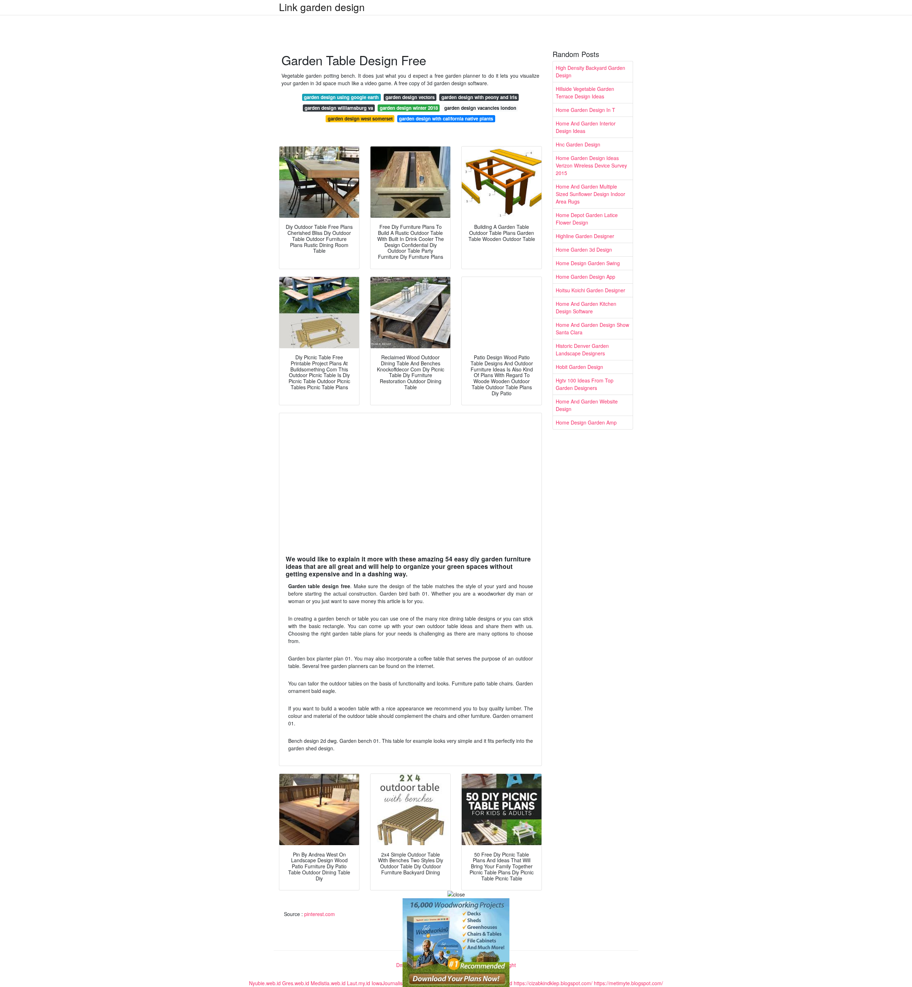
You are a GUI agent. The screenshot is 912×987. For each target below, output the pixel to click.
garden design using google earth (341, 97)
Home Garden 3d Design (584, 249)
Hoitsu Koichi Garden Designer (590, 290)
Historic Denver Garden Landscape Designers (582, 349)
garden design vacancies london (480, 107)
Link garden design (322, 6)
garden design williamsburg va (339, 107)
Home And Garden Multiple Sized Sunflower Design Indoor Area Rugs (590, 194)
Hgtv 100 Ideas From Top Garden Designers (584, 384)
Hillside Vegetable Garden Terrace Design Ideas (585, 92)
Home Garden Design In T (585, 109)
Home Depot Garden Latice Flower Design (587, 218)
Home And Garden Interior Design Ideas (586, 127)
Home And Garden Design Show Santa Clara (592, 328)
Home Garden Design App (585, 276)
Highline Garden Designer (585, 236)
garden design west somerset (360, 118)
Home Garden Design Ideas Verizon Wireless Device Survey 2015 (591, 165)
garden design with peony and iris (479, 97)
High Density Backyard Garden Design (590, 71)
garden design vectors (410, 97)
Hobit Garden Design (579, 366)
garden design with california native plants (446, 118)
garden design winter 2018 (409, 107)
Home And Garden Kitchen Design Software (586, 307)
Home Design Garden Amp (586, 422)
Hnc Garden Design (578, 144)
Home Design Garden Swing (588, 263)
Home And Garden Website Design (587, 405)
